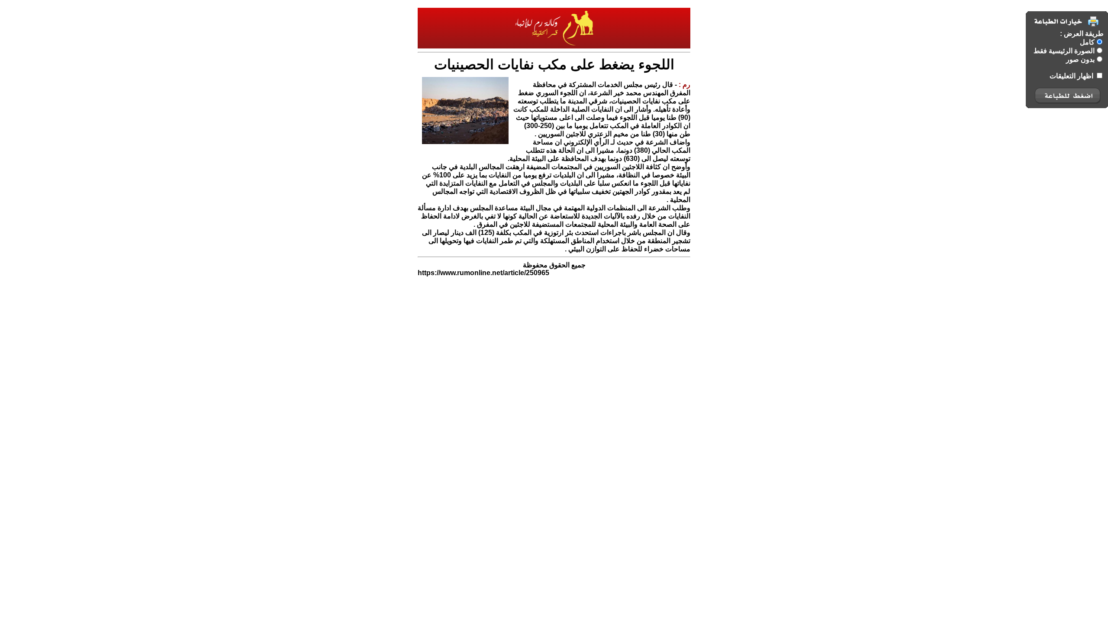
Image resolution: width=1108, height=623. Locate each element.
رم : (683, 84)
